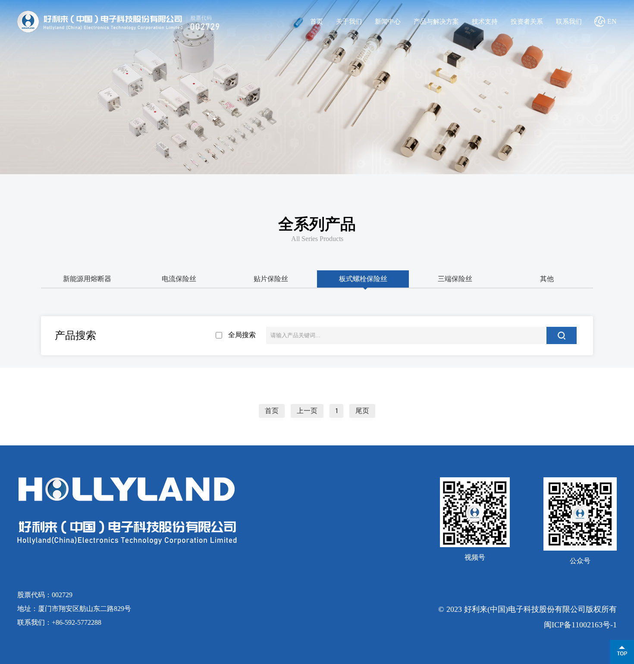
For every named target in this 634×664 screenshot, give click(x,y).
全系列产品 (317, 224)
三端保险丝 (455, 278)
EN (612, 21)
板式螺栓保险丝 (363, 278)
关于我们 (349, 21)
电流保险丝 (179, 278)
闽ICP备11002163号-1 (580, 624)
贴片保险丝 (271, 278)
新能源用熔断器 (87, 278)
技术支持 (485, 21)
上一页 (307, 410)
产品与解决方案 (436, 21)
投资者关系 (527, 21)
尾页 (362, 410)
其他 (547, 278)
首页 (316, 21)
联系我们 (569, 21)
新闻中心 (388, 21)
